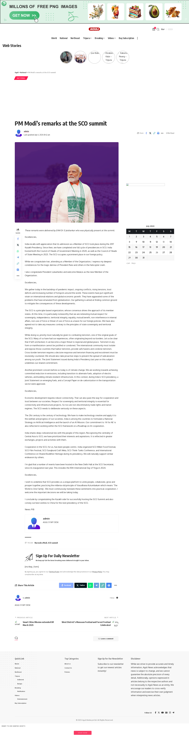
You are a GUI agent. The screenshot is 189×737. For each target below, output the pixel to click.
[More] (162, 133)
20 (163, 247)
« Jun (128, 263)
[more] (137, 38)
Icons (31, 731)
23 (136, 252)
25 (150, 252)
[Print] (158, 133)
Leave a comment (107, 639)
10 (143, 242)
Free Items (7, 731)
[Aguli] (94, 29)
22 (129, 252)
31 (143, 257)
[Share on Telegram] (18, 257)
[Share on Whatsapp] (18, 251)
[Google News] (166, 713)
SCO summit (53, 543)
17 (143, 247)
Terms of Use (54, 572)
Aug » (134, 263)
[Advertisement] (94, 100)
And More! (66, 731)
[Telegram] (173, 713)
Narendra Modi (41, 543)
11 (150, 242)
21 (171, 247)
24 (143, 252)
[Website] (117, 598)
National (21, 78)
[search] (158, 29)
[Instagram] (170, 713)
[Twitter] (159, 713)
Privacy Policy (97, 572)
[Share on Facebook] (146, 133)
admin (26, 131)
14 (171, 242)
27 (164, 252)
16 (136, 247)
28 (170, 252)
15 (129, 247)
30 (136, 257)
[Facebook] (155, 713)
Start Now (82, 733)
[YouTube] (162, 713)
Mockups (54, 731)
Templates (19, 731)
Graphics (43, 731)
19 (157, 247)
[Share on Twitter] (150, 133)
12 (157, 242)
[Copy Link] (154, 133)
